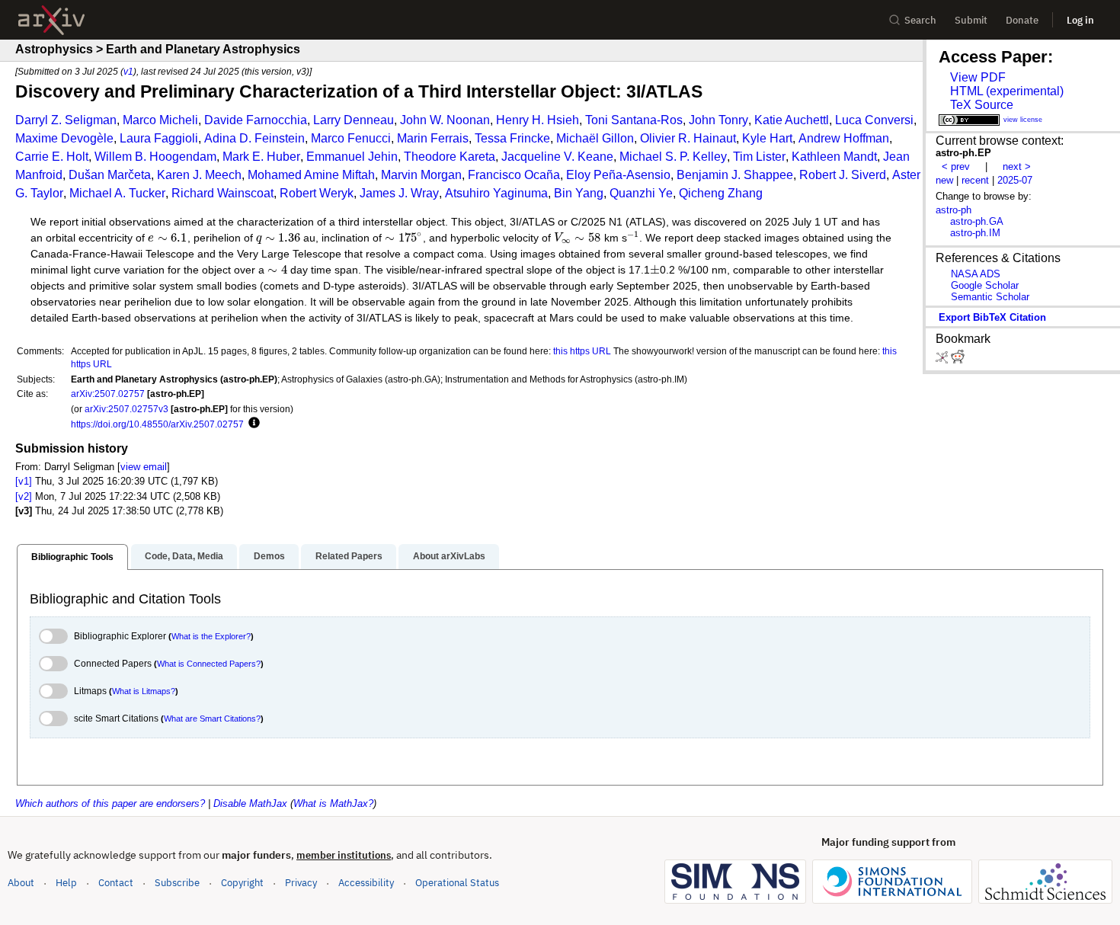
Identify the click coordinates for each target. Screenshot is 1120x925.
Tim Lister (759, 156)
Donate (1022, 20)
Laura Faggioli (159, 138)
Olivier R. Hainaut (688, 138)
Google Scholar (985, 285)
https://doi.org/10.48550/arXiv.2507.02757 (157, 424)
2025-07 (1014, 180)
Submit (971, 20)
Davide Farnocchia (255, 120)
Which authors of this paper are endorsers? (110, 803)
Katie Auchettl (791, 120)
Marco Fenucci (351, 138)
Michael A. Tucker (117, 193)
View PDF (978, 77)
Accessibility (366, 882)
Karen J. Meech (199, 174)
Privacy (301, 882)
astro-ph (953, 210)
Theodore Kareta (449, 156)
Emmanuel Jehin (352, 156)
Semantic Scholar (990, 296)
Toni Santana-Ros (634, 120)
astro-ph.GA (976, 221)
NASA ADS (975, 274)
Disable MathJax (250, 803)
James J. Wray (399, 193)
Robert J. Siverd (842, 174)
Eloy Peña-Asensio (618, 174)
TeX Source (981, 104)
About (21, 882)
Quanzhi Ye (641, 193)
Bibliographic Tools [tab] (72, 557)
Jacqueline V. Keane (557, 156)
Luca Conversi (874, 120)
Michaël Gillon (595, 138)
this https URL (582, 351)
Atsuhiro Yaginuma (496, 193)
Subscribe (177, 882)
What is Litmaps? (143, 691)
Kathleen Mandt (834, 156)
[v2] (23, 496)
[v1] (23, 481)
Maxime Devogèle (64, 138)
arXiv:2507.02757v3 (126, 409)
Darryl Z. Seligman (66, 120)
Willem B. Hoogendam (155, 156)
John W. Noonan (445, 120)
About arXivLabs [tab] (449, 556)
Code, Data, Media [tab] (184, 556)
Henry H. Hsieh (537, 120)
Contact (115, 882)
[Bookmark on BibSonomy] (943, 360)
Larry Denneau (353, 120)
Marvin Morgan (421, 174)
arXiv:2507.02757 (108, 393)
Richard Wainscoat (222, 193)
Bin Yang (578, 193)
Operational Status (457, 882)
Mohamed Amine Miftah (311, 174)
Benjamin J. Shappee (735, 174)
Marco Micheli (160, 120)
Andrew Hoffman (843, 138)
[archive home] (51, 20)
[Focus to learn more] (252, 423)
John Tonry (718, 120)
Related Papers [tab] (348, 556)
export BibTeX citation (992, 317)
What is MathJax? (333, 803)
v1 (128, 71)
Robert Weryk (317, 193)
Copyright (242, 882)
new (944, 180)
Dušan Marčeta (110, 174)
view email (143, 466)
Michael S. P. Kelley (673, 156)
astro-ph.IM (975, 232)
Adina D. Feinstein (254, 138)
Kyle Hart (767, 138)
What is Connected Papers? (209, 663)
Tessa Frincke (512, 138)
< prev (956, 166)
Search (920, 20)
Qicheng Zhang (721, 193)
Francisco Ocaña (514, 174)
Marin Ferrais (433, 138)
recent (975, 180)
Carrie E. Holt (51, 156)
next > (1017, 166)
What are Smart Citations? (212, 718)
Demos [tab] (269, 556)
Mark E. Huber (261, 156)
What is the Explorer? (211, 636)
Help (66, 882)
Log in (1080, 20)
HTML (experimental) (1007, 91)
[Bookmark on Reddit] (958, 360)
